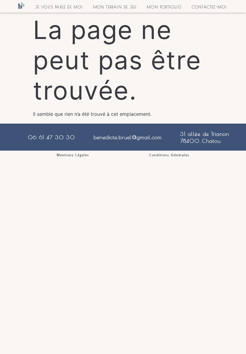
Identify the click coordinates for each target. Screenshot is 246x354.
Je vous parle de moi (59, 6)
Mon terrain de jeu (115, 6)
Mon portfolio (164, 6)
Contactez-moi (209, 6)
